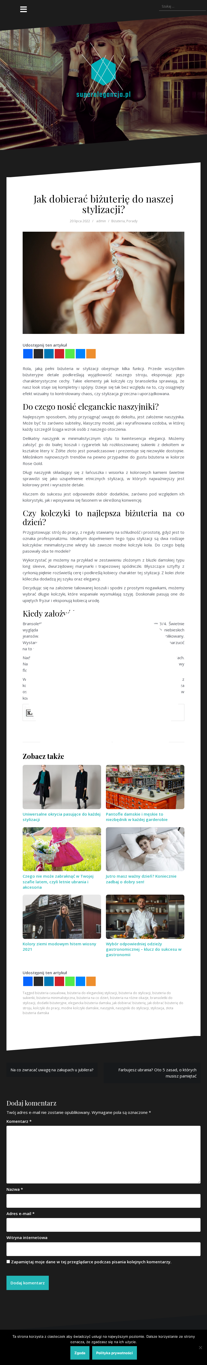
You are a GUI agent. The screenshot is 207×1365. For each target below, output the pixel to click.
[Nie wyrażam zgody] (200, 1347)
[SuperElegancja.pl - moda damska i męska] (103, 82)
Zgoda (79, 1353)
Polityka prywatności (114, 1353)
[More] (91, 981)
